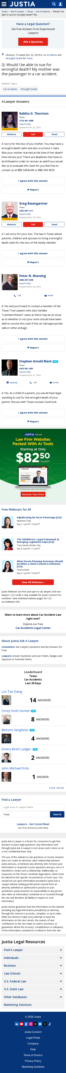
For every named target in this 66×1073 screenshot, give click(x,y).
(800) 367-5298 (26, 279)
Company (33, 1043)
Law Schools (12, 973)
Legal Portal (33, 1037)
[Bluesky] (40, 1024)
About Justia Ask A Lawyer (20, 641)
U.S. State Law (13, 989)
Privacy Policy (33, 1061)
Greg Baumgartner (33, 203)
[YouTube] (21, 1024)
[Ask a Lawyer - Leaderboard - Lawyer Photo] (6, 700)
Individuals (11, 958)
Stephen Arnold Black (35, 361)
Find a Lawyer (11, 800)
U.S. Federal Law (15, 981)
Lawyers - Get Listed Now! (33, 824)
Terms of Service (33, 1055)
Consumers (8, 646)
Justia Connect (33, 1032)
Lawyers (6, 655)
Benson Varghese (15, 730)
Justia (5, 11)
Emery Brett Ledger (16, 749)
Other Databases (15, 997)
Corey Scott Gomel (15, 711)
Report (34, 189)
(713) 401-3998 (26, 120)
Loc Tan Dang (12, 691)
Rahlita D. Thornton (34, 113)
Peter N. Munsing (32, 276)
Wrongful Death (14, 58)
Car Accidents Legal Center (33, 628)
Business (10, 965)
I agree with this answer (33, 180)
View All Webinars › (33, 582)
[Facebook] (26, 1024)
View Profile (25, 124)
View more (56, 787)
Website (11, 134)
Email (54, 134)
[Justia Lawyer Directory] (49, 1024)
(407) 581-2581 (26, 368)
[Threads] (35, 1024)
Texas (30, 11)
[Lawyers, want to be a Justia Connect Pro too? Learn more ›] (55, 361)
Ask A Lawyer (17, 11)
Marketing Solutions (18, 1005)
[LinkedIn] (17, 1024)
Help (33, 1049)
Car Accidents (43, 11)
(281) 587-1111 (26, 210)
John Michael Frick (15, 768)
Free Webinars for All (16, 509)
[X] (45, 1024)
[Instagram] (31, 1024)
